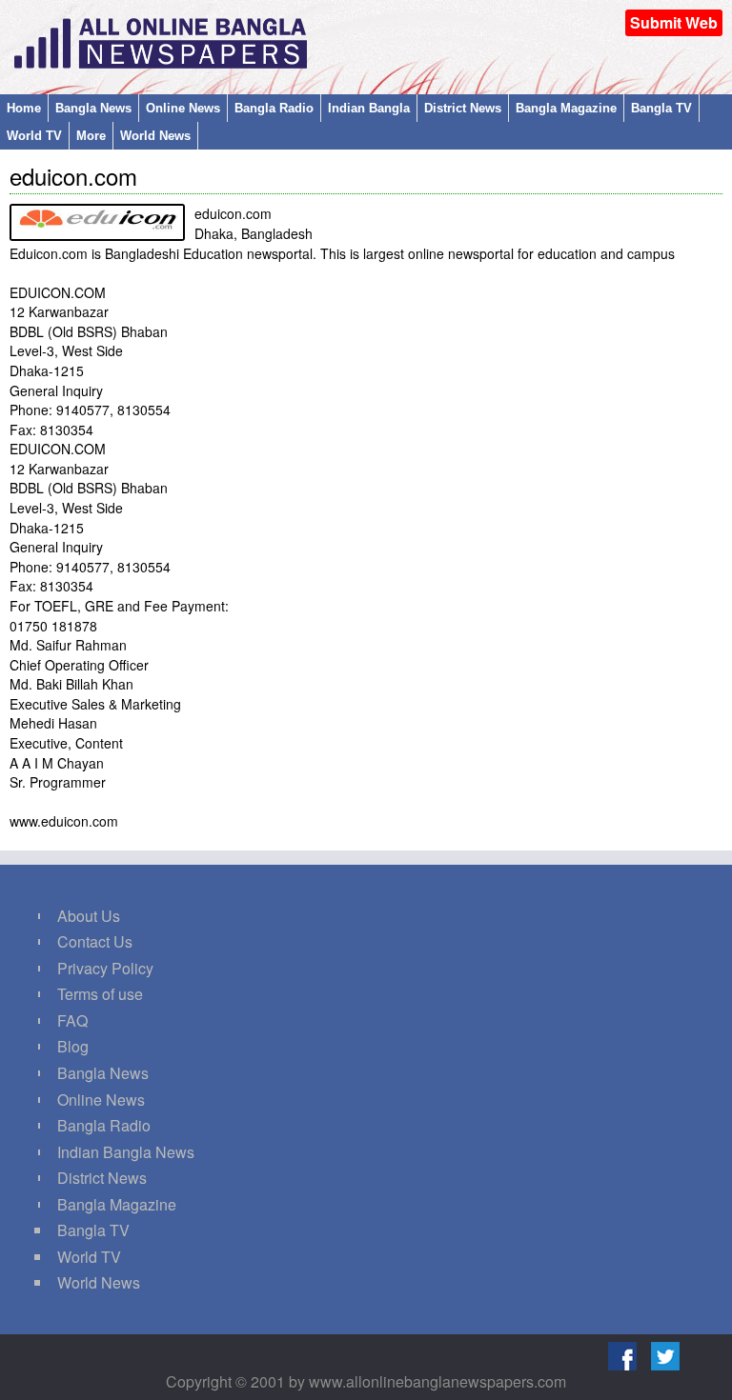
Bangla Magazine (566, 108)
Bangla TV (661, 108)
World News (155, 136)
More (91, 136)
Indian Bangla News (125, 1152)
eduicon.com (73, 175)
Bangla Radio (274, 108)
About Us (88, 916)
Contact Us (94, 941)
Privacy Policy (105, 968)
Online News (183, 108)
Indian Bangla (369, 108)
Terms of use (100, 994)
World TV (34, 136)
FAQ (72, 1020)
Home (24, 108)
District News (462, 108)
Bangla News (93, 108)
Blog (73, 1046)
